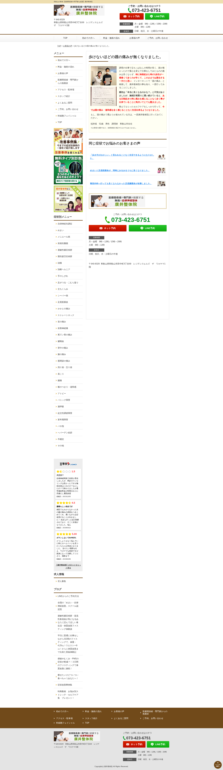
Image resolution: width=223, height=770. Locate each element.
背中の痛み (63, 348)
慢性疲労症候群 (65, 256)
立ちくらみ (63, 289)
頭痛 (60, 263)
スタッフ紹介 (64, 96)
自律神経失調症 (65, 224)
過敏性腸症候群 (65, 250)
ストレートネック (66, 315)
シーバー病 (63, 296)
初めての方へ (88, 38)
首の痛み (62, 322)
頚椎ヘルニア (64, 269)
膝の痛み (62, 354)
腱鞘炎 (61, 341)
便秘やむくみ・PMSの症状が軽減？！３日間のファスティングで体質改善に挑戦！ (68, 664)
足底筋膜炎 (63, 302)
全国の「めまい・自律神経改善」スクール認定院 (68, 606)
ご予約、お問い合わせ (157, 38)
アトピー (62, 393)
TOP (65, 38)
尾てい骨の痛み (65, 335)
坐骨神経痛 (63, 328)
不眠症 (61, 439)
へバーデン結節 (65, 433)
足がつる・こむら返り (68, 282)
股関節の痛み (64, 361)
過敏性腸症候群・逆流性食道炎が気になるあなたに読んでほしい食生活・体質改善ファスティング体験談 (68, 622)
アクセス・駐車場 (66, 89)
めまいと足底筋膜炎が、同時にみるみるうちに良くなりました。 (120, 170)
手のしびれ (63, 276)
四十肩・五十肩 (65, 367)
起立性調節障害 (65, 413)
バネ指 (61, 426)
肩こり (61, 374)
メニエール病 (64, 237)
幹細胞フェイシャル (67, 116)
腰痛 (60, 380)
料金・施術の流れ (111, 38)
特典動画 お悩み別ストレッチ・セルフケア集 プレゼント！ (68, 694)
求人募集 (62, 581)
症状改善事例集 (65, 685)
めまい (61, 230)
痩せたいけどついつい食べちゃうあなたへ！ (68, 676)
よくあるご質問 (65, 103)
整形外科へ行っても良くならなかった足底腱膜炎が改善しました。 (121, 183)
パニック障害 (64, 400)
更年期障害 (63, 419)
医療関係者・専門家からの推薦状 (68, 81)
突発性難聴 (63, 243)
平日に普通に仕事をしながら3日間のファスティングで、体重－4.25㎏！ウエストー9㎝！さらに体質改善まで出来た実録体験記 (68, 643)
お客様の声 (134, 38)
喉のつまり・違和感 (67, 387)
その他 (61, 446)
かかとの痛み (64, 309)
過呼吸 (61, 406)
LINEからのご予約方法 (68, 596)
